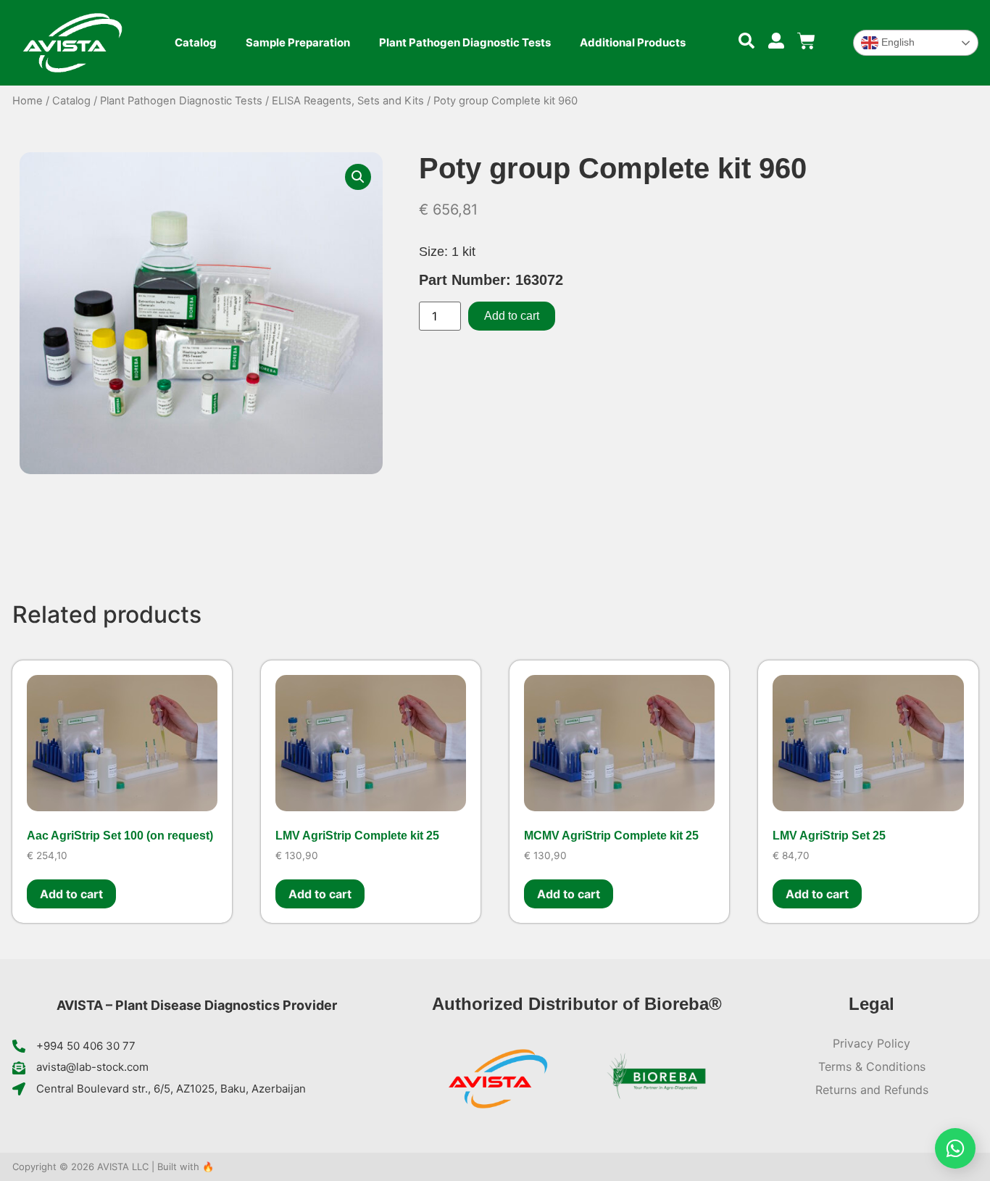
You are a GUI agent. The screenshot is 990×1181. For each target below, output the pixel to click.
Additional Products (633, 42)
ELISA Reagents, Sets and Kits (348, 100)
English (896, 42)
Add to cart (511, 316)
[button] (358, 177)
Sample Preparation (298, 42)
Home (27, 100)
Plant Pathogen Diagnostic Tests (465, 42)
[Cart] (806, 41)
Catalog (196, 42)
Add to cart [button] (71, 894)
